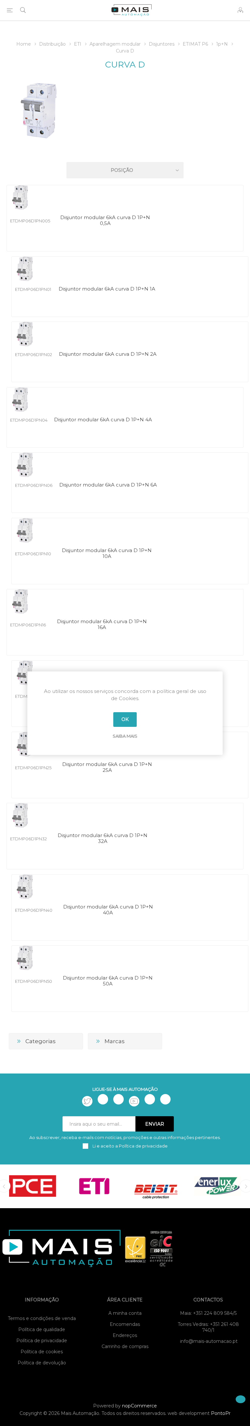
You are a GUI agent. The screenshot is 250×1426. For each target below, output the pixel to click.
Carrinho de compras (125, 1346)
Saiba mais (125, 736)
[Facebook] (103, 1099)
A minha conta (125, 1313)
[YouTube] (134, 1101)
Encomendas (125, 1324)
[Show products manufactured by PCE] (32, 1186)
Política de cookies (42, 1352)
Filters (126, 151)
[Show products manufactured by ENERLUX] (217, 1186)
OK (125, 719)
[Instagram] (118, 1099)
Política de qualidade (41, 1329)
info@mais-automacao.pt (209, 1341)
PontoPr (220, 1413)
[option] (32, 1186)
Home (23, 44)
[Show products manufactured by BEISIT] (155, 1186)
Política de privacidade (41, 1340)
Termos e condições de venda (42, 1318)
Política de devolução (42, 1363)
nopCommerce (139, 1406)
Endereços (125, 1335)
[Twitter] (87, 1101)
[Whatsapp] (165, 1099)
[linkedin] (150, 1099)
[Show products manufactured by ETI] (94, 1186)
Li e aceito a (129, 1145)
